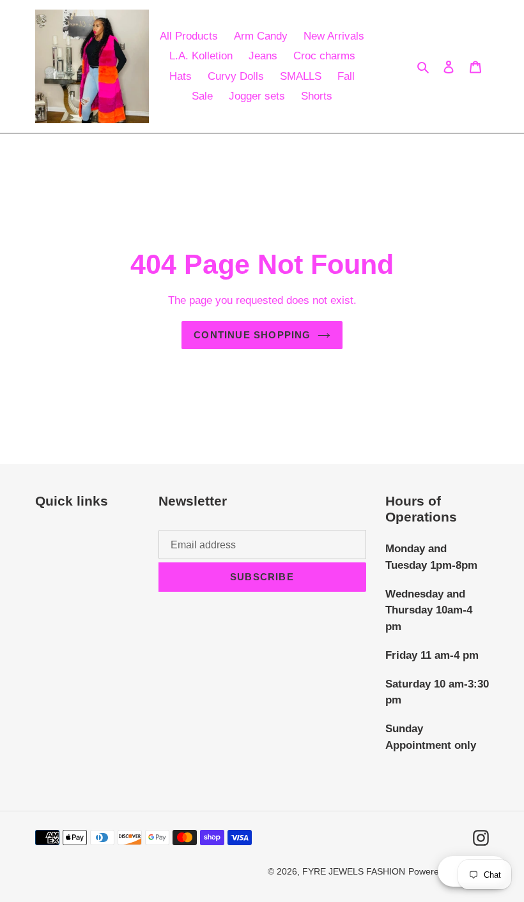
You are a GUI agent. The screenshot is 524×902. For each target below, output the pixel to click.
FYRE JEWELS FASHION (353, 871)
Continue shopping (252, 334)
